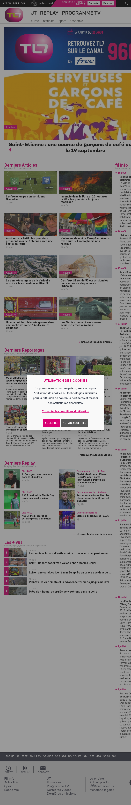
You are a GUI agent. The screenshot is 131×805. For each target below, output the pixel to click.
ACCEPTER (52, 423)
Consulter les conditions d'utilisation (65, 411)
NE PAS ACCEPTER (74, 423)
